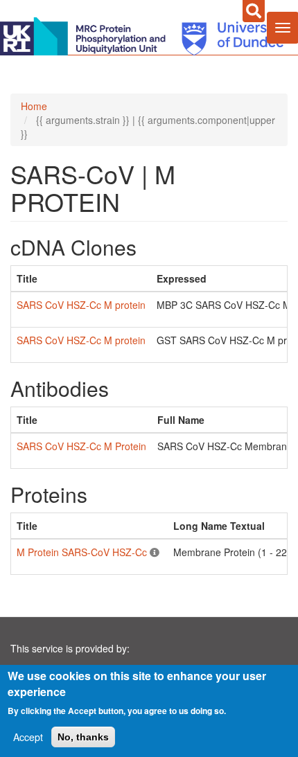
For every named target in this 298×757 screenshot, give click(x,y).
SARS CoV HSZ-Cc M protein (81, 305)
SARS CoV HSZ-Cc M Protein (81, 446)
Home (34, 106)
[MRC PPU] (86, 34)
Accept (28, 737)
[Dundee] (227, 34)
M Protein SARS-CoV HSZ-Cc (82, 552)
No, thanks (83, 736)
